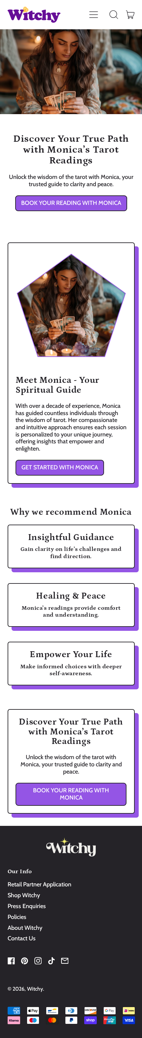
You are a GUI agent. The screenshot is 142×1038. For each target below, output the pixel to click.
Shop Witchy (24, 895)
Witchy (35, 989)
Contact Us (22, 938)
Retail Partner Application (39, 884)
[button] (114, 15)
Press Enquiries (27, 906)
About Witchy (25, 927)
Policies (17, 917)
